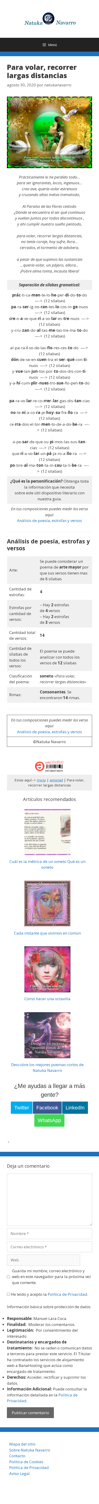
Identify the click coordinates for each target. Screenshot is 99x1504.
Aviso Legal (19, 1473)
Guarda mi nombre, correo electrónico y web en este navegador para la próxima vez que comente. (51, 1276)
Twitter (21, 1108)
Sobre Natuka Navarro (29, 1450)
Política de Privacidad (67, 1294)
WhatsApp (49, 1120)
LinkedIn (75, 1108)
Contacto (17, 1455)
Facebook (47, 1108)
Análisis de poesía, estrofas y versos (49, 520)
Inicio (41, 780)
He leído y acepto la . (49, 1294)
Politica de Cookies (26, 1461)
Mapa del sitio (22, 1444)
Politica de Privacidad (29, 1467)
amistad (56, 780)
